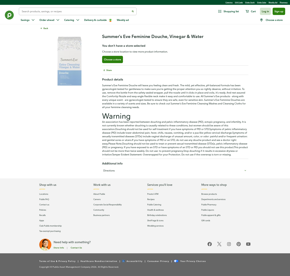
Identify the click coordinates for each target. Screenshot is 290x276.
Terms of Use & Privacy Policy (57, 261)
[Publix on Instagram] (229, 245)
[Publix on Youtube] (248, 245)
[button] (265, 11)
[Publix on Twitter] (219, 245)
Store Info (59, 247)
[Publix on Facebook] (209, 245)
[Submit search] (132, 11)
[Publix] (9, 16)
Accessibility (134, 261)
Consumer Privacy (158, 261)
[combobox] (75, 11)
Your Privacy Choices (193, 261)
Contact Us (76, 247)
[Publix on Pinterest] (238, 245)
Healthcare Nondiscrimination (99, 261)
